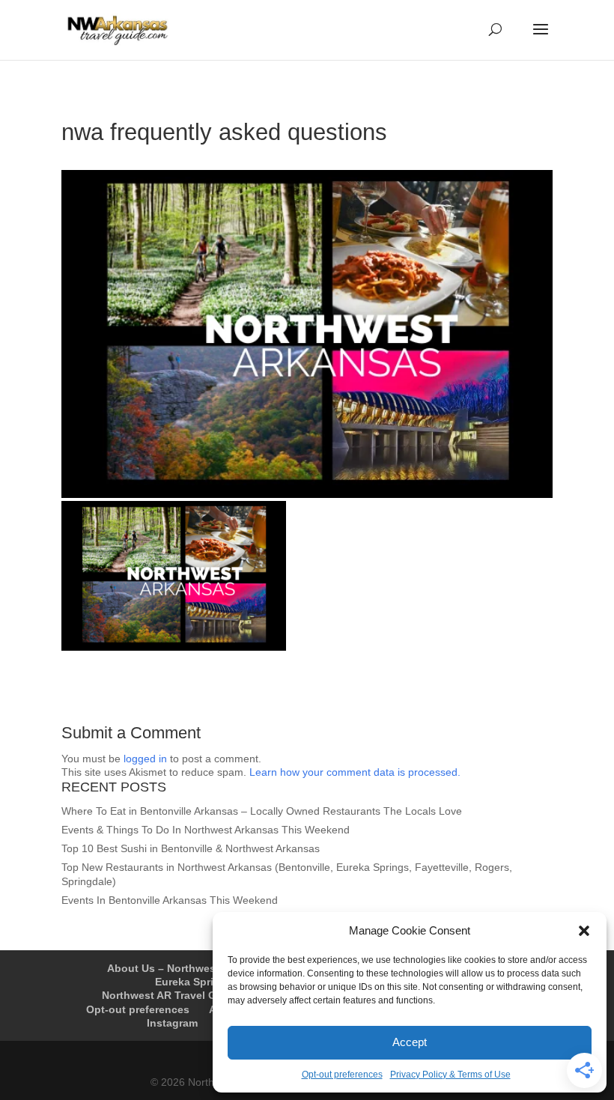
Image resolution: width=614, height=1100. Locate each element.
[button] (584, 930)
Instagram (172, 1023)
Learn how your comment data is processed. (354, 772)
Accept (409, 1042)
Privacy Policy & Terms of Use (450, 1074)
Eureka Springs (194, 982)
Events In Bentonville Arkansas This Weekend (169, 900)
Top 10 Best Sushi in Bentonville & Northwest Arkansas (190, 848)
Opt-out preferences (342, 1074)
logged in (145, 759)
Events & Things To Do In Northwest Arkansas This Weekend (205, 830)
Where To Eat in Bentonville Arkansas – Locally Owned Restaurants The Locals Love (261, 811)
